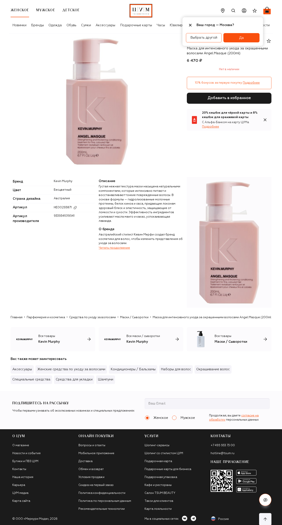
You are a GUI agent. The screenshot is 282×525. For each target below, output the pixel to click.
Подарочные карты (136, 25)
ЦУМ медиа (20, 493)
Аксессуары (105, 25)
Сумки (86, 25)
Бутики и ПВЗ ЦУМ (25, 461)
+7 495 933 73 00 (223, 445)
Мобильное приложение (96, 453)
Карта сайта (21, 501)
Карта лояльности (158, 509)
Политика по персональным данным (104, 501)
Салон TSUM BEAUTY (160, 493)
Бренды (37, 25)
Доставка (85, 461)
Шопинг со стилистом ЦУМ (164, 453)
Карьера (18, 485)
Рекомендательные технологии (101, 509)
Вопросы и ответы (91, 445)
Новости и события (26, 453)
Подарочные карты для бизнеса (168, 469)
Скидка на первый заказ (95, 485)
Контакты (19, 469)
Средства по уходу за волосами (92, 317)
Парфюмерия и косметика (46, 317)
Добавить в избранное (229, 98)
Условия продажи (91, 477)
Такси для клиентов (159, 501)
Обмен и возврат (91, 469)
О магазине (20, 445)
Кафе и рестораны (158, 485)
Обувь (71, 25)
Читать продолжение (114, 248)
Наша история (22, 477)
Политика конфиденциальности (101, 493)
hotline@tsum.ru (222, 453)
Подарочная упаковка (161, 477)
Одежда (55, 25)
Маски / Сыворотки (134, 317)
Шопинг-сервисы (157, 445)
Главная (16, 317)
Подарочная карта (158, 461)
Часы (161, 25)
